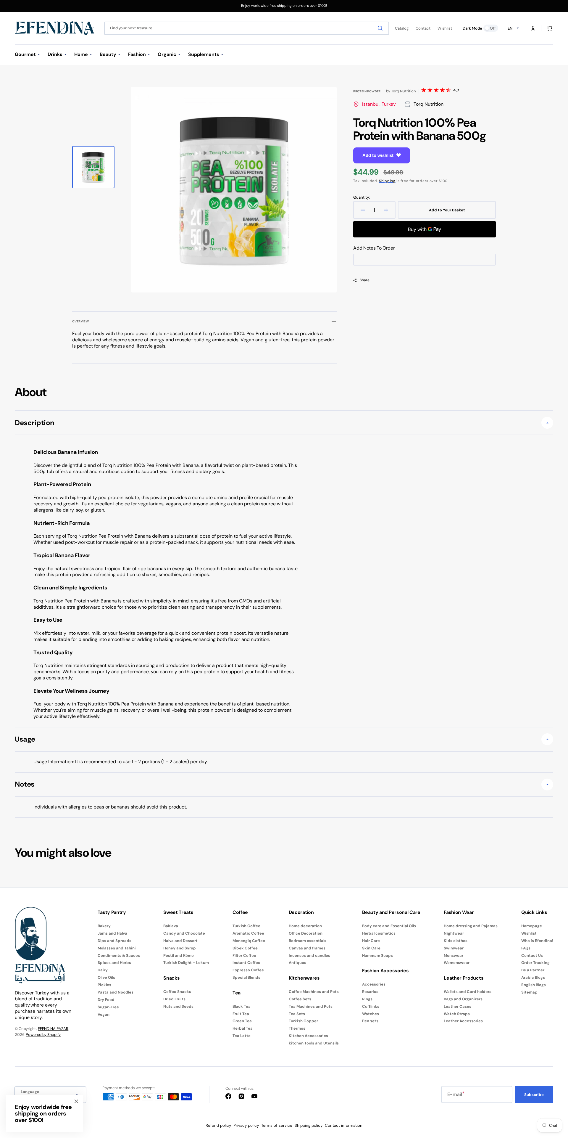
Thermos (297, 1028)
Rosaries (370, 991)
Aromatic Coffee (248, 933)
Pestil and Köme (178, 955)
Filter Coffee (244, 955)
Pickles (104, 984)
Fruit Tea (241, 1013)
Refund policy (218, 1125)
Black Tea (242, 1006)
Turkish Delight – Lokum (186, 962)
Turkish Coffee (246, 926)
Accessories (373, 984)
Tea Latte (242, 1035)
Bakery (104, 926)
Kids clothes (455, 940)
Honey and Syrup (179, 948)
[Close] (76, 1101)
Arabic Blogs (533, 977)
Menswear (453, 955)
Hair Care (371, 940)
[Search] (381, 28)
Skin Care (371, 948)
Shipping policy (308, 1125)
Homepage (531, 926)
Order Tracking (535, 962)
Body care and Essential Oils (389, 926)
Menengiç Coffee (249, 940)
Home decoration (305, 926)
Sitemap (529, 992)
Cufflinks (370, 1006)
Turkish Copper (303, 1020)
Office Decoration (305, 933)
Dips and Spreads (114, 940)
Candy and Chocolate (184, 933)
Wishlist (529, 933)
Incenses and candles (309, 955)
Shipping (387, 181)
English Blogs (533, 984)
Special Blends (246, 977)
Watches (370, 1013)
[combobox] (246, 28)
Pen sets (370, 1020)
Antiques (297, 962)
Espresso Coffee (248, 970)
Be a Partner (532, 970)
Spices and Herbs (114, 962)
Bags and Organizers (463, 999)
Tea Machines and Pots (311, 1006)
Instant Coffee (246, 962)
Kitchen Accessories (308, 1035)
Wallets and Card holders (467, 991)
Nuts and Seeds (178, 1006)
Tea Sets (297, 1013)
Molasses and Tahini (117, 948)
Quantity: (361, 197)
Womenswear (456, 962)
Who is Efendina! (537, 940)
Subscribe (534, 1094)
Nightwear (454, 933)
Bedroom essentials (307, 940)
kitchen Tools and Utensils (314, 1043)
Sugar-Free (108, 1007)
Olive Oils (106, 977)
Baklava (170, 926)
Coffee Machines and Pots (314, 991)
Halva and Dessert (180, 940)
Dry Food (106, 999)
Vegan (103, 1014)
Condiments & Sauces (119, 955)
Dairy (103, 970)
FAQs (525, 948)
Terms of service (276, 1125)
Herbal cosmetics (379, 933)
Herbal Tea (243, 1028)
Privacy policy (246, 1125)
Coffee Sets (300, 999)
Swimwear (454, 948)
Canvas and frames (307, 948)
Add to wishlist (377, 155)
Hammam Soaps (377, 955)
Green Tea (242, 1020)
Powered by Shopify (43, 1034)
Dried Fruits (174, 999)
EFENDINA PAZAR (53, 1028)
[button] (533, 28)
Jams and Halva (112, 933)
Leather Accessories (463, 1020)
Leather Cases (457, 1006)
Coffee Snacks (177, 991)
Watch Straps (457, 1013)
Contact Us (532, 955)
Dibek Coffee (245, 948)
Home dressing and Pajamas (471, 926)
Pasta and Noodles (115, 992)
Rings (367, 999)
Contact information (343, 1125)
